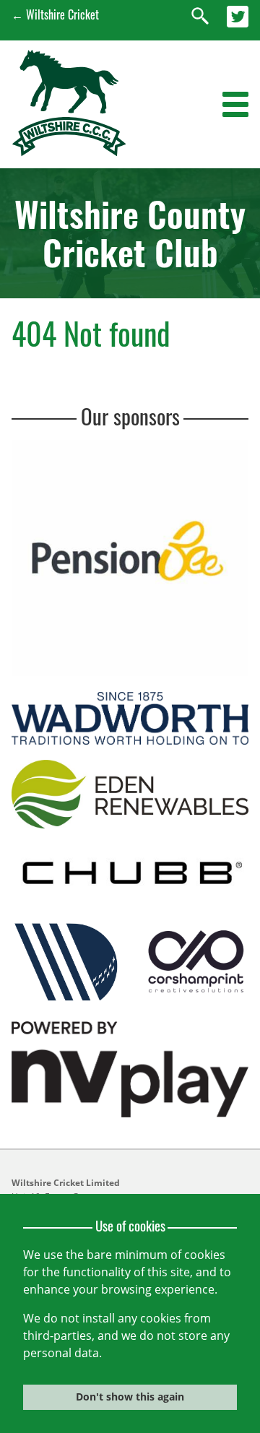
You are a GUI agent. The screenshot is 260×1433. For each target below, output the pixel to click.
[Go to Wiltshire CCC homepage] (69, 151)
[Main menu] (235, 105)
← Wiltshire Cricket (55, 14)
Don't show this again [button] (130, 1396)
